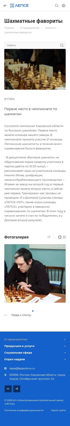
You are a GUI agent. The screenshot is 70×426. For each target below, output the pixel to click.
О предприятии (15, 339)
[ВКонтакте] (8, 388)
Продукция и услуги (19, 346)
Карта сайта (58, 410)
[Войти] (63, 5)
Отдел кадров (14, 359)
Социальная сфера (18, 352)
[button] (32, 311)
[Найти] (63, 45)
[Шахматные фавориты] (35, 69)
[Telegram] (16, 388)
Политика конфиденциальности (24, 410)
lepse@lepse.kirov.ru (22, 368)
